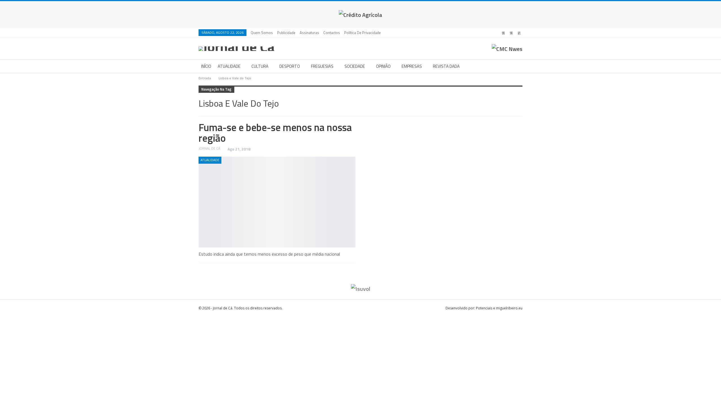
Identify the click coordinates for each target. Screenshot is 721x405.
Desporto (289, 66)
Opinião (383, 66)
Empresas (412, 66)
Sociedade (354, 66)
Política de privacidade (362, 32)
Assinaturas (309, 32)
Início (206, 66)
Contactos (331, 32)
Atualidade (229, 66)
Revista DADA (446, 66)
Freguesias (322, 66)
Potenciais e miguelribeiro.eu (499, 308)
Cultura (260, 66)
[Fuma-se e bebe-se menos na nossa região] (277, 202)
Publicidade (286, 32)
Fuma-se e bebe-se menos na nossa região (275, 133)
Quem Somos (262, 32)
